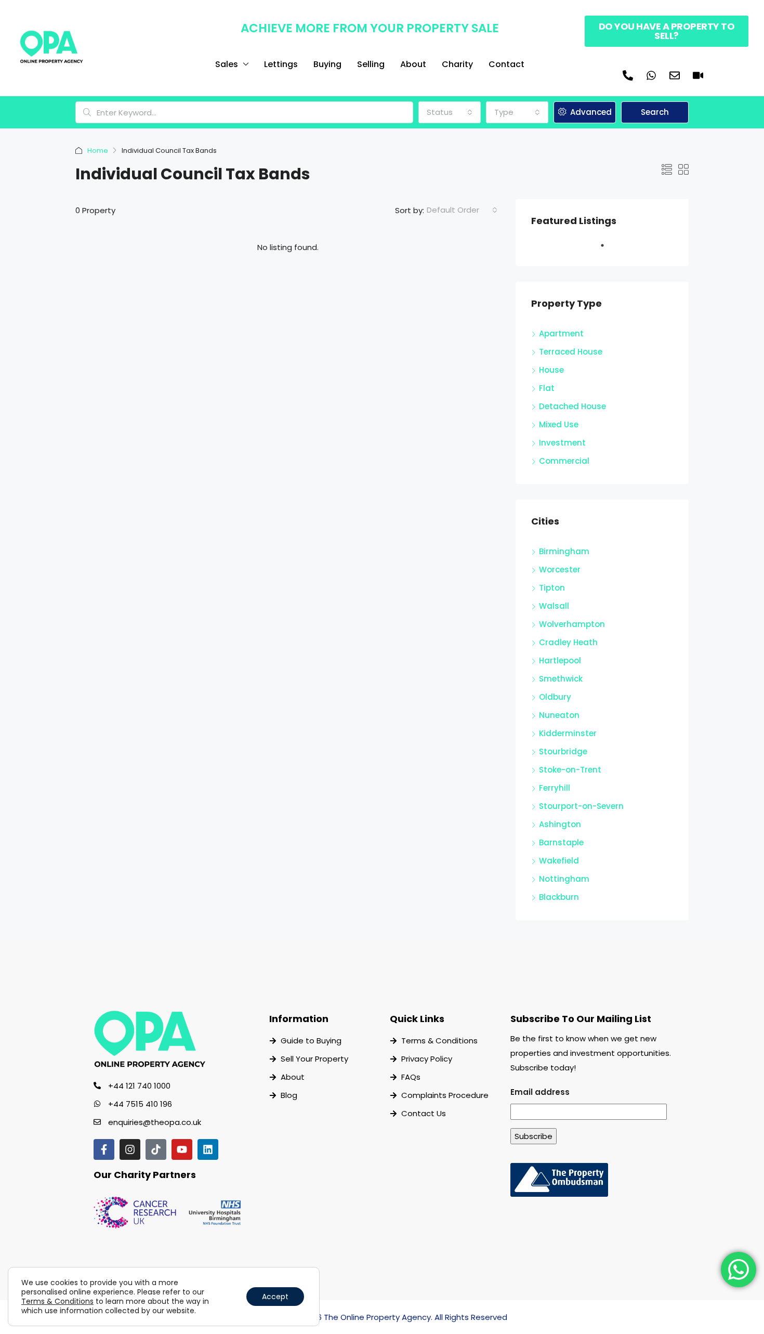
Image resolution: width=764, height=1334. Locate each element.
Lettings (281, 64)
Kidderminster (568, 733)
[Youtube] (182, 1149)
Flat (547, 388)
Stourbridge (563, 751)
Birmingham (564, 551)
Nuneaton (559, 715)
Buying (327, 64)
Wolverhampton (572, 624)
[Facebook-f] (104, 1149)
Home (97, 150)
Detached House (572, 406)
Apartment (561, 333)
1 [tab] (607, 249)
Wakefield (559, 860)
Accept (275, 1296)
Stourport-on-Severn (581, 806)
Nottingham (564, 878)
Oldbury (555, 696)
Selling (371, 64)
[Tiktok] (156, 1149)
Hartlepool (560, 660)
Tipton (552, 587)
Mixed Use (558, 424)
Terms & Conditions (57, 1301)
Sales (226, 64)
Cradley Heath (568, 642)
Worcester (560, 569)
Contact (506, 64)
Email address (540, 1092)
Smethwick (561, 678)
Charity (457, 64)
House (551, 369)
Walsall (554, 605)
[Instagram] (130, 1149)
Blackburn (559, 897)
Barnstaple (561, 842)
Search (655, 112)
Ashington (560, 824)
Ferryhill (554, 787)
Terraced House (570, 351)
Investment (562, 442)
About (413, 64)
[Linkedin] (207, 1149)
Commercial (564, 460)
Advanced (590, 112)
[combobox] (449, 112)
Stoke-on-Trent (570, 769)
